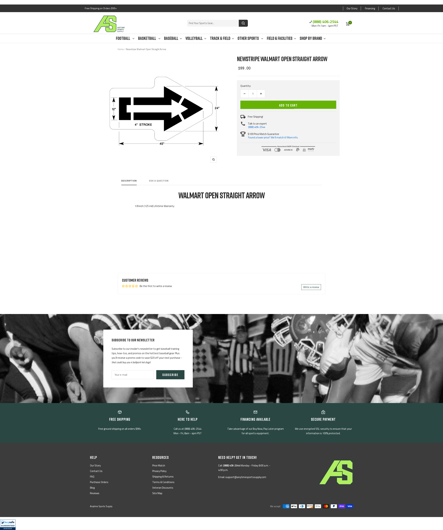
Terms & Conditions (163, 482)
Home (121, 49)
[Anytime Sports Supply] (109, 24)
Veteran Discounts (162, 488)
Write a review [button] (311, 287)
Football (123, 38)
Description (129, 180)
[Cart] (348, 24)
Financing (370, 8)
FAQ (92, 477)
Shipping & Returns (163, 477)
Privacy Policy (159, 471)
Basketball (147, 38)
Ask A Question (159, 180)
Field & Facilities (279, 38)
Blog (92, 488)
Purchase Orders (99, 482)
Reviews (94, 493)
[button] (8, 525)
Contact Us (389, 8)
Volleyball (194, 38)
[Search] (243, 23)
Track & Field (220, 38)
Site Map (157, 493)
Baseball (171, 38)
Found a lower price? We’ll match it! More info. (273, 137)
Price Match (158, 465)
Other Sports (249, 38)
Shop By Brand (311, 38)
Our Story (352, 8)
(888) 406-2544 (325, 22)
